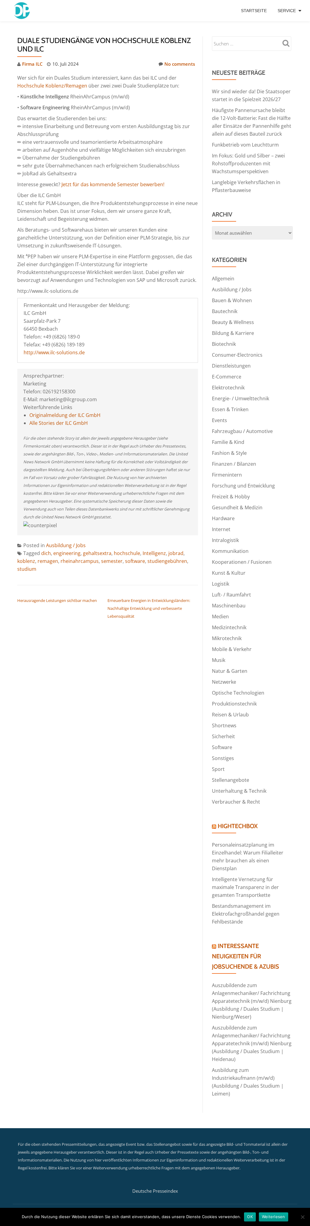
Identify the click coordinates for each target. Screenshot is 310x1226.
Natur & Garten (229, 671)
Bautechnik (224, 311)
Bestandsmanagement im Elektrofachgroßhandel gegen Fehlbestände (245, 914)
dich (46, 553)
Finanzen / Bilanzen (234, 464)
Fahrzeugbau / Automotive (242, 431)
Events (219, 420)
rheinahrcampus (80, 561)
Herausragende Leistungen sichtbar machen (57, 600)
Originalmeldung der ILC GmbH (65, 415)
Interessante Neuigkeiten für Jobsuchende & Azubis (245, 956)
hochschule (127, 553)
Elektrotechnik (228, 387)
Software (222, 747)
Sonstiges (223, 758)
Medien (220, 616)
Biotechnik (224, 344)
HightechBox (238, 826)
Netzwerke (224, 682)
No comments (179, 64)
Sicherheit (223, 736)
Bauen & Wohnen (232, 300)
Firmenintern (227, 474)
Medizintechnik (229, 627)
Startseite (254, 10)
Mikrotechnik (227, 638)
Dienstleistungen (231, 365)
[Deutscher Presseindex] (22, 10)
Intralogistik (225, 540)
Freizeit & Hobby (231, 496)
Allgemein (223, 278)
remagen (48, 561)
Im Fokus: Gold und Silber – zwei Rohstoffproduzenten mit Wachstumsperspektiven (248, 163)
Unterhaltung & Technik (239, 791)
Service (287, 10)
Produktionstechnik (234, 703)
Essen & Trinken (230, 409)
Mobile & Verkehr (232, 649)
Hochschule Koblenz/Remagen (52, 85)
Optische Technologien (238, 692)
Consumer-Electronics (237, 355)
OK (250, 1216)
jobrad (175, 553)
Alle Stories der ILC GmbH (58, 423)
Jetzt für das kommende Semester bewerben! (112, 184)
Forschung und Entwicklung (243, 485)
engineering (67, 553)
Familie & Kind (228, 442)
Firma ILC (32, 64)
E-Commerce (226, 376)
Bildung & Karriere (233, 333)
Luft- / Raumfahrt (231, 594)
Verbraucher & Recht (236, 801)
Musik (218, 660)
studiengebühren (167, 561)
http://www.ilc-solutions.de (54, 352)
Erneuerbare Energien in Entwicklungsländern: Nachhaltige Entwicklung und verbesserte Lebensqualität (148, 608)
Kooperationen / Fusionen (242, 562)
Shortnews (224, 725)
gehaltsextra (97, 553)
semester (112, 561)
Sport (218, 769)
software (135, 561)
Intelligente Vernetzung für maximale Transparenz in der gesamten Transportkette (245, 887)
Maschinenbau (229, 605)
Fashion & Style (229, 453)
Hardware (223, 518)
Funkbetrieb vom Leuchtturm (245, 144)
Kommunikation (230, 551)
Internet (221, 529)
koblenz (26, 561)
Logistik (220, 583)
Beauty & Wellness (233, 322)
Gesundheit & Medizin (237, 507)
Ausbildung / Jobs (66, 545)
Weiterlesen (273, 1216)
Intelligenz (154, 553)
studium (26, 569)
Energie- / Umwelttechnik (240, 398)
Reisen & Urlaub (230, 714)
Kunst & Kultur (229, 573)
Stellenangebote (230, 780)
